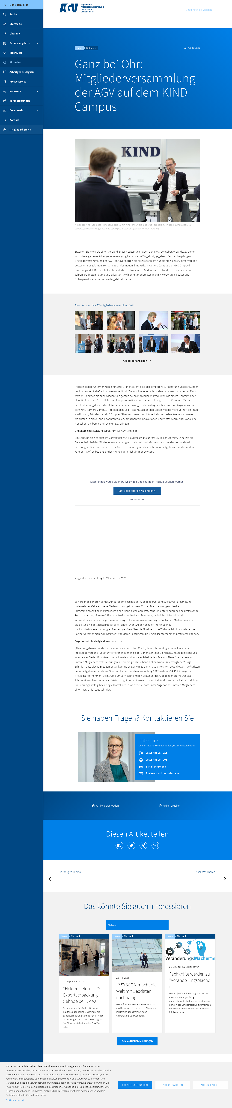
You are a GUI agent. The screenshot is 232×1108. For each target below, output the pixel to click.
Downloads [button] (16, 110)
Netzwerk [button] (15, 91)
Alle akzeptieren (137, 499)
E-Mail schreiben (155, 766)
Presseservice (17, 81)
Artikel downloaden (107, 805)
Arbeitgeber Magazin (22, 72)
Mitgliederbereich (20, 129)
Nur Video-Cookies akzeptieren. (137, 490)
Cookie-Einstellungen (135, 1084)
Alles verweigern (173, 1084)
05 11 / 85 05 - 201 (156, 759)
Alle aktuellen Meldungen (137, 1041)
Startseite (15, 24)
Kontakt (14, 120)
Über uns (15, 33)
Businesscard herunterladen (162, 773)
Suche (13, 14)
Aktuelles (15, 62)
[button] (89, 320)
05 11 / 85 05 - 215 (156, 752)
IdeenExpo (15, 52)
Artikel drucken (171, 805)
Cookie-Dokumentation (16, 1100)
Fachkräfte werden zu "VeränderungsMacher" (189, 980)
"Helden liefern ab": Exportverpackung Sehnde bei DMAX (81, 994)
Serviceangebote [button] (19, 43)
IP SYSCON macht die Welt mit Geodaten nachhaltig (136, 991)
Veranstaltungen (19, 101)
